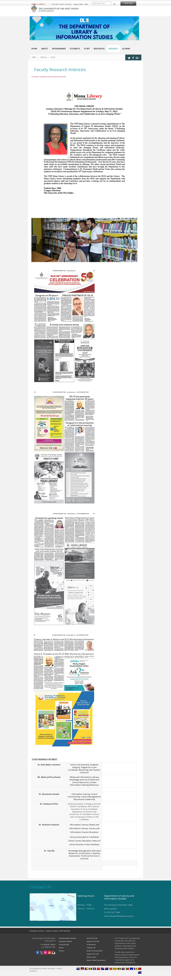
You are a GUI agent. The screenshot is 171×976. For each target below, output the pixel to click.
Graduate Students (65, 941)
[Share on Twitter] (129, 57)
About (44, 48)
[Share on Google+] (137, 57)
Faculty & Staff (64, 945)
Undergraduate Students (67, 938)
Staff (87, 48)
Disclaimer (51, 968)
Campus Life (91, 948)
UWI (34, 57)
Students (75, 48)
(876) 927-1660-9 (49, 945)
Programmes (59, 48)
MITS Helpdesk (65, 931)
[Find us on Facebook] (37, 954)
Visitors (61, 951)
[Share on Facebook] (133, 57)
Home (34, 48)
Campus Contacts (52, 931)
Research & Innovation (95, 951)
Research (113, 48)
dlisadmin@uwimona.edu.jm (122, 916)
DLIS (53, 57)
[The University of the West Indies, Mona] (61, 8)
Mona (43, 57)
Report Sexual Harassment (96, 960)
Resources (99, 48)
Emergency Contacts (37, 931)
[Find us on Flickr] (45, 954)
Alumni (126, 48)
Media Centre (91, 957)
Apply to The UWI (93, 941)
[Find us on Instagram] (53, 954)
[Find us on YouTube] (49, 954)
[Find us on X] (41, 954)
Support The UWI (93, 954)
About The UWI (92, 938)
